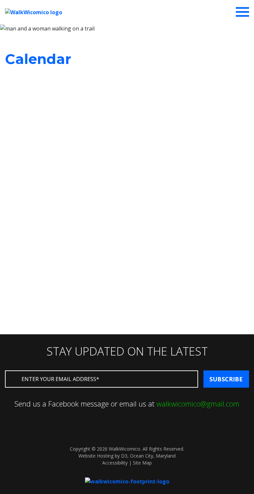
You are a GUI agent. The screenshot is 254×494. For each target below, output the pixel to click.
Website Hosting (95, 456)
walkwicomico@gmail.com (197, 404)
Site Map (142, 463)
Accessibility (115, 463)
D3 (124, 456)
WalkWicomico (124, 449)
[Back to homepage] (127, 480)
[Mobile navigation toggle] (242, 12)
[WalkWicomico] (33, 11)
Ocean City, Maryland (153, 456)
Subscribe (226, 379)
